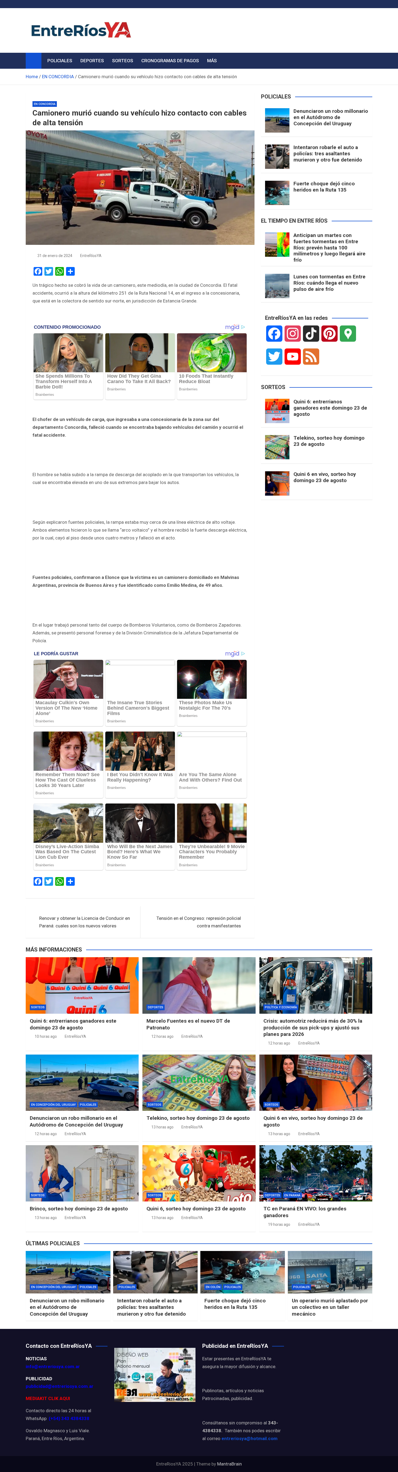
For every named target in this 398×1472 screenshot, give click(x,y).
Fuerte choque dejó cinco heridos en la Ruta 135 (324, 186)
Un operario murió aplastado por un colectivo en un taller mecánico (330, 1307)
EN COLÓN (213, 1287)
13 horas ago (162, 1127)
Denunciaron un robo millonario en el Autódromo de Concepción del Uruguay (330, 117)
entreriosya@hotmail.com (249, 1438)
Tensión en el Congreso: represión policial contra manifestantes (198, 922)
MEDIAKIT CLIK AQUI (48, 1398)
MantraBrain (229, 1464)
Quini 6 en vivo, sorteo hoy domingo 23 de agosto (324, 477)
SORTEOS (122, 60)
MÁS (212, 60)
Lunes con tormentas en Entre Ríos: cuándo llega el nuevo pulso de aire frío (329, 283)
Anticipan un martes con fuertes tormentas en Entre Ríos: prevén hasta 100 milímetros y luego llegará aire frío (329, 247)
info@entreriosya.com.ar (53, 1366)
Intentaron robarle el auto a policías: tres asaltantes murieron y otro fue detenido (327, 153)
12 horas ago (162, 1036)
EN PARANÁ (292, 1195)
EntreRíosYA (91, 255)
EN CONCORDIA (45, 104)
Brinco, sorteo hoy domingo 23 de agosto (79, 1209)
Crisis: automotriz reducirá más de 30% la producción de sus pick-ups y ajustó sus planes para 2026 (312, 1027)
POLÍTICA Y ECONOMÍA (281, 1007)
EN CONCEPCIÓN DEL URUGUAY (53, 1105)
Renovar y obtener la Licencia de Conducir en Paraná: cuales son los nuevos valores (84, 922)
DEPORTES (92, 60)
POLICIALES (59, 60)
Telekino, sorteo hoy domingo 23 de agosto (328, 441)
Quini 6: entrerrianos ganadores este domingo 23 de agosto (330, 408)
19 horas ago (279, 1224)
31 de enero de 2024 (54, 255)
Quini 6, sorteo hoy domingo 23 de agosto (196, 1209)
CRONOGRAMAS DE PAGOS (170, 60)
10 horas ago (46, 1036)
